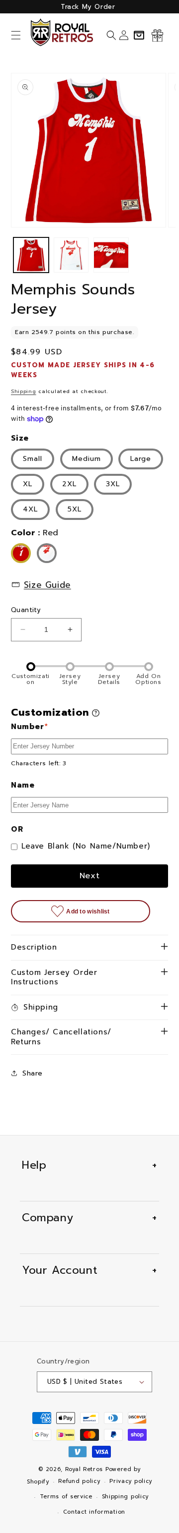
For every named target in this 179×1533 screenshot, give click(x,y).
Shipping (23, 391)
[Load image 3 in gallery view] (111, 255)
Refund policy (79, 1481)
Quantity (26, 610)
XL (27, 484)
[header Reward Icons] (157, 35)
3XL (113, 484)
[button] (16, 35)
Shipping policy (125, 1496)
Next (90, 876)
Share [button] (32, 1073)
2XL (69, 484)
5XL (75, 509)
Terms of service (66, 1496)
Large (140, 459)
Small (32, 459)
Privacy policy (130, 1481)
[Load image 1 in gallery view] (31, 255)
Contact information (94, 1512)
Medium (86, 459)
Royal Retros (84, 1469)
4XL (30, 509)
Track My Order (88, 6)
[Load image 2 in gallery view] (71, 255)
